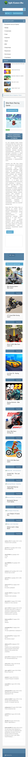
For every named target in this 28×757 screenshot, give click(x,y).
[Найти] (24, 9)
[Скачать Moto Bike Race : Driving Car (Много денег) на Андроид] (14, 420)
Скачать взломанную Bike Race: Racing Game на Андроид (14, 136)
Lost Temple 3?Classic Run (13, 514)
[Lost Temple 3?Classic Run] (14, 510)
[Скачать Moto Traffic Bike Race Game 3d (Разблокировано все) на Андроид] (14, 333)
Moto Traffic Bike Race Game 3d (13, 345)
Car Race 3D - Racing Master (13, 374)
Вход (8, 13)
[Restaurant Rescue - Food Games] (14, 497)
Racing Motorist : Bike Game (13, 403)
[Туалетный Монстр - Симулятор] (14, 484)
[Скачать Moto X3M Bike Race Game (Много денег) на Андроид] (14, 449)
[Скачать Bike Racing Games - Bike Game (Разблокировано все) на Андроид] (14, 275)
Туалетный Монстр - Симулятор (13, 487)
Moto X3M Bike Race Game (13, 461)
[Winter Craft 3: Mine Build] (14, 524)
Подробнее (18, 293)
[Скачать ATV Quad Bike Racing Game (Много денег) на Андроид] (14, 304)
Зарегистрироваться (17, 13)
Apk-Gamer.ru (15, 755)
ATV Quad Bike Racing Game (13, 316)
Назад (12, 255)
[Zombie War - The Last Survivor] (14, 470)
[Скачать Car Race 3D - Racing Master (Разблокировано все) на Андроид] (14, 362)
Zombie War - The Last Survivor (13, 474)
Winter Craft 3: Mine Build (13, 527)
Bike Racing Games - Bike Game (12, 287)
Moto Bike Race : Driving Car (12, 432)
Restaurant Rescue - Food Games (12, 501)
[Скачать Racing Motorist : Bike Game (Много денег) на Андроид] (14, 391)
